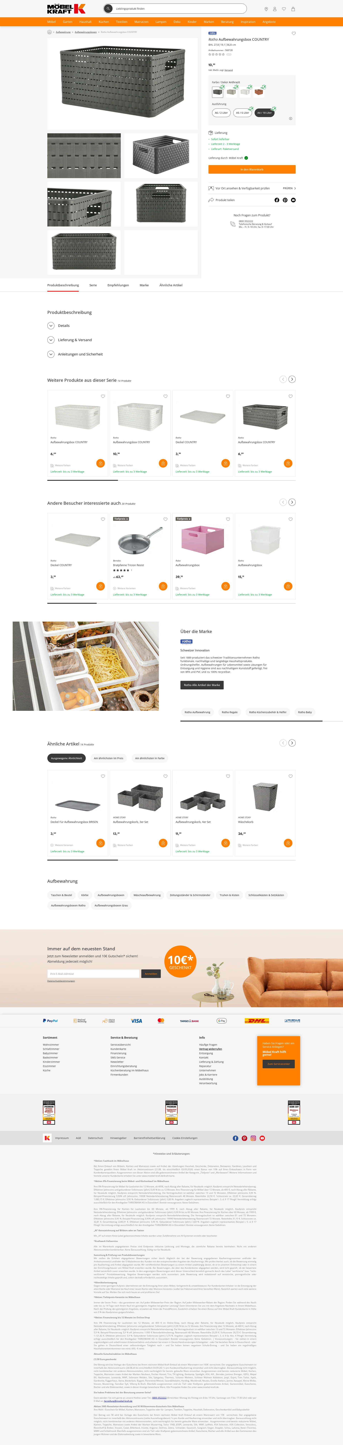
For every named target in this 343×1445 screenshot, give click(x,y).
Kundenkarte (118, 1049)
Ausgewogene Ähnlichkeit (66, 758)
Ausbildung (206, 1079)
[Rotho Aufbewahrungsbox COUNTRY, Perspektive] (122, 84)
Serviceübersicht (121, 1044)
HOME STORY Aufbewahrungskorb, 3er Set (135, 771)
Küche (46, 1070)
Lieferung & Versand (75, 339)
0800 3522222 (246, 221)
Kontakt (203, 1057)
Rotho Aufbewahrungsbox (251, 514)
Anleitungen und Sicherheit (80, 354)
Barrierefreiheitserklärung (149, 1138)
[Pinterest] (285, 200)
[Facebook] (277, 200)
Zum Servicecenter (279, 1064)
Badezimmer (50, 1057)
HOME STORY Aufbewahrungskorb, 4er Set (198, 771)
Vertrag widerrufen (210, 1049)
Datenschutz (95, 1138)
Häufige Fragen (208, 1044)
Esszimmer (49, 1066)
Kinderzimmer (51, 1061)
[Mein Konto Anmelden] (274, 9)
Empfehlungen (118, 285)
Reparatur (205, 1066)
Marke (144, 285)
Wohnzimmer (51, 1044)
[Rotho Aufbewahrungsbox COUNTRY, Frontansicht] (84, 252)
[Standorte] (266, 9)
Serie (93, 285)
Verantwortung (208, 1083)
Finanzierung (118, 1053)
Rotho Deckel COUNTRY (187, 391)
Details (64, 325)
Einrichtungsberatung (124, 1066)
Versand (229, 70)
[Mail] (293, 200)
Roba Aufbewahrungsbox (188, 514)
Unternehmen (207, 1070)
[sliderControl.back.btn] (283, 379)
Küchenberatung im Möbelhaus (130, 1070)
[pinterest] (244, 1138)
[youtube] (262, 1138)
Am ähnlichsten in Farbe (150, 758)
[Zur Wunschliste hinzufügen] (294, 33)
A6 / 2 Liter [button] (221, 112)
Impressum (62, 1138)
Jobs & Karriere (208, 1074)
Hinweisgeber (118, 1138)
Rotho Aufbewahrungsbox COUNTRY (69, 391)
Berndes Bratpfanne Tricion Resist (130, 514)
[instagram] (253, 1138)
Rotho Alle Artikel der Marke (202, 685)
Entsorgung (206, 1053)
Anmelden (151, 973)
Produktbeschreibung (63, 285)
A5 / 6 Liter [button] (242, 112)
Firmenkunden (119, 1074)
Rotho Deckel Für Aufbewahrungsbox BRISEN (75, 771)
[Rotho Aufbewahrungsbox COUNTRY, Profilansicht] (161, 204)
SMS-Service (118, 1057)
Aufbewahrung (62, 881)
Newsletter (117, 1061)
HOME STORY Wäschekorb (251, 771)
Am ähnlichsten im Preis (108, 758)
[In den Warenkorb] (100, 463)
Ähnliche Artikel (171, 285)
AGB (78, 1138)
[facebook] (235, 1138)
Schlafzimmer (51, 1049)
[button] (231, 92)
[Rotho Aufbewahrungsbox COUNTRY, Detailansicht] (84, 155)
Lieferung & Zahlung (211, 1061)
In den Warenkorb (252, 169)
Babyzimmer (50, 1053)
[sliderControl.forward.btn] (292, 379)
